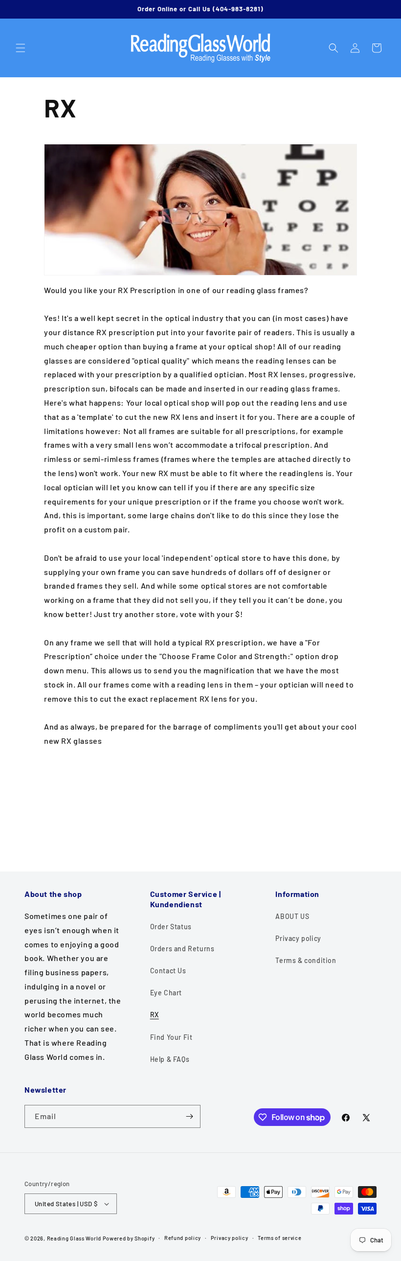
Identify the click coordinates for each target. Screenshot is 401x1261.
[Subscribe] (189, 1116)
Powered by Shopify (129, 1238)
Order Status (171, 926)
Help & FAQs (170, 1059)
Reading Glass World (74, 1238)
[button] (20, 48)
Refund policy (182, 1238)
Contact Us (168, 970)
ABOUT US (292, 916)
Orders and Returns (182, 948)
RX (154, 1014)
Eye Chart (166, 992)
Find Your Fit (171, 1037)
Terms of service (279, 1238)
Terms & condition (305, 960)
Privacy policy (298, 938)
